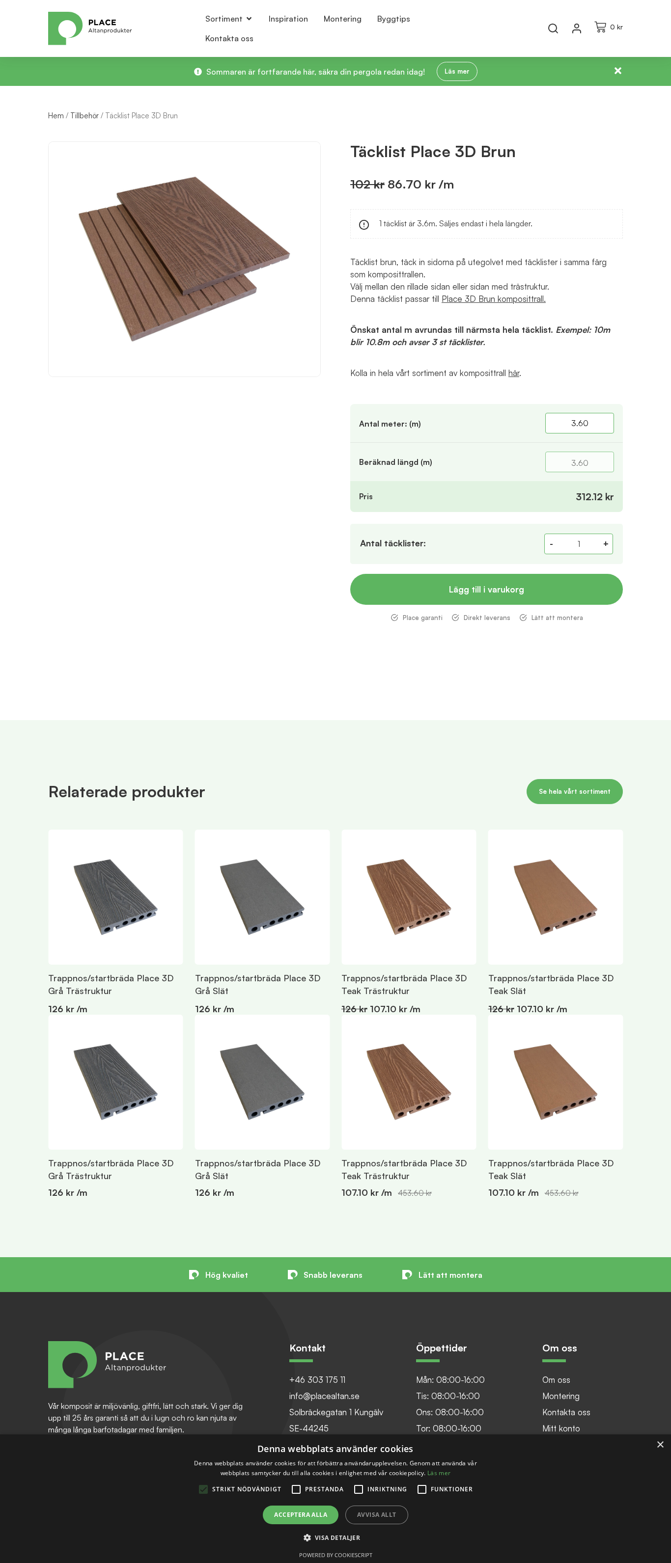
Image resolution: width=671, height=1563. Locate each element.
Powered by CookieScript (335, 1555)
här (513, 373)
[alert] (335, 1498)
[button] (643, 1014)
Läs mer (438, 1473)
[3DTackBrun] (184, 259)
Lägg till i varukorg (486, 589)
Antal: (393, 543)
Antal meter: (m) (390, 424)
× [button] (660, 1445)
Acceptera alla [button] (300, 1514)
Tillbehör (84, 115)
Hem (56, 115)
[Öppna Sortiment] (249, 19)
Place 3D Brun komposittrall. (494, 299)
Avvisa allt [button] (376, 1514)
